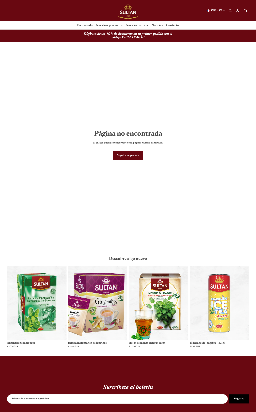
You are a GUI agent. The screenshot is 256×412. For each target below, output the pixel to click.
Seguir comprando (128, 155)
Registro (239, 399)
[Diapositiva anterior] (12, 303)
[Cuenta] (237, 10)
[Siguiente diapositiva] (61, 303)
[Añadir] (61, 335)
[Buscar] (230, 10)
